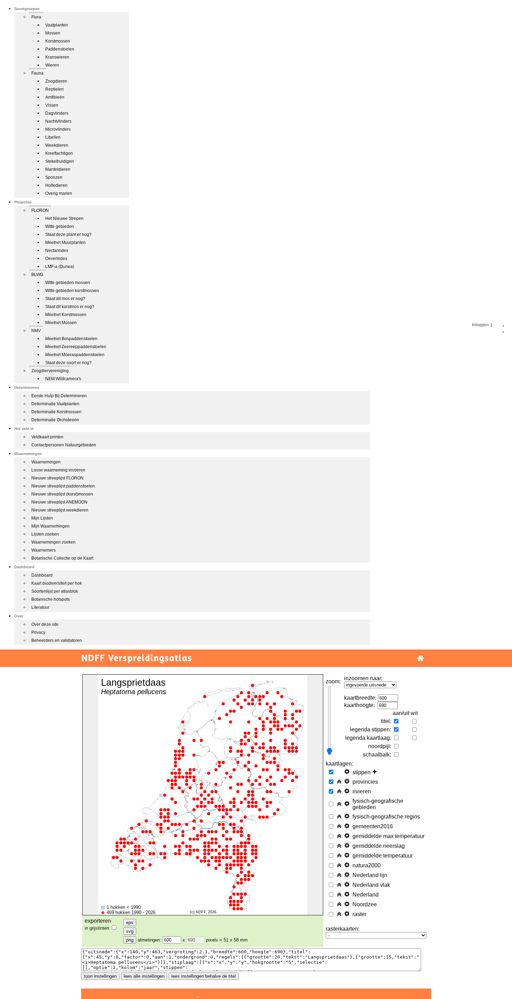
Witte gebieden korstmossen (72, 290)
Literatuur (40, 607)
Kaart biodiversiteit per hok (56, 583)
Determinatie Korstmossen (56, 411)
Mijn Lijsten (42, 518)
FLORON (40, 210)
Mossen (52, 33)
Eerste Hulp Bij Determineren (59, 395)
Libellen (53, 137)
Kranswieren (57, 57)
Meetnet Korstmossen (65, 314)
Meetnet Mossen (61, 322)
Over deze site (45, 624)
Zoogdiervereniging (50, 370)
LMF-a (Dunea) (59, 266)
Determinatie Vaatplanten (55, 403)
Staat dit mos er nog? (65, 298)
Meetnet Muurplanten (65, 242)
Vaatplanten (56, 25)
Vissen (51, 105)
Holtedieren (56, 185)
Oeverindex (56, 258)
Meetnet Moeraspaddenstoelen (74, 354)
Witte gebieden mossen (67, 282)
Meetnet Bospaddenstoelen (71, 338)
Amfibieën (54, 97)
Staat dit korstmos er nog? (69, 306)
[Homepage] (420, 658)
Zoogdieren (56, 81)
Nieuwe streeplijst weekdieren (59, 510)
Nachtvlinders (58, 121)
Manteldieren (57, 169)
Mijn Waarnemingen (50, 526)
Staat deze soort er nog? (68, 362)
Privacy (38, 632)
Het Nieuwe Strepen (64, 218)
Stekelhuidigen (59, 161)
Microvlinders (58, 129)
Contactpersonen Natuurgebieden (63, 445)
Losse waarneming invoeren (58, 470)
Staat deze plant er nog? (68, 234)
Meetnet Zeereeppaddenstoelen (75, 346)
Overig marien (58, 193)
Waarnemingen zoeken (53, 542)
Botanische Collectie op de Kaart (62, 558)
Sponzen (53, 177)
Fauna (37, 73)
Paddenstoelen (59, 49)
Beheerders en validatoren (56, 640)
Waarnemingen (46, 462)
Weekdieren (56, 145)
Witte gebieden (59, 226)
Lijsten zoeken (45, 534)
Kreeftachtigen (59, 153)
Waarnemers (43, 550)
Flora (36, 17)
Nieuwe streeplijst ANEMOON (59, 502)
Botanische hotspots (50, 599)
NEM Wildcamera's (63, 378)
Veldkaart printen (47, 437)
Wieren (52, 65)
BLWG (37, 274)
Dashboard (42, 575)
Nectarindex (56, 250)
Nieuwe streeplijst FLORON (57, 478)
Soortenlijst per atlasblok (54, 591)
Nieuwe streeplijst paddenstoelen (63, 486)
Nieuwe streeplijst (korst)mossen (62, 494)
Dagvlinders (56, 113)
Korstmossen (57, 41)
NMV (36, 330)
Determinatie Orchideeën (55, 419)
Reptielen (54, 89)
